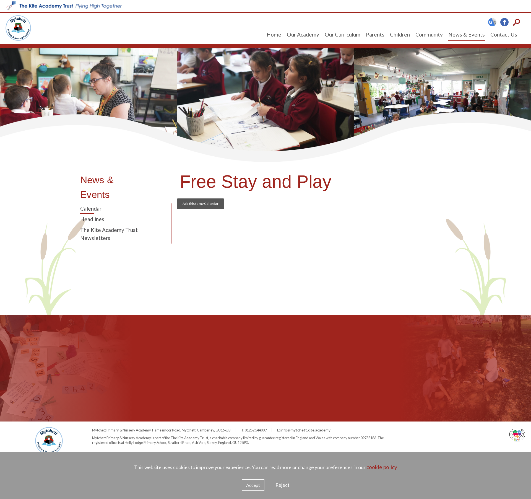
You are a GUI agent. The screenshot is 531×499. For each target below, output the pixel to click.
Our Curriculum (342, 34)
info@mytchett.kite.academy (305, 430)
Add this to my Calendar (200, 203)
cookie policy (381, 467)
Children (400, 34)
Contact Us (503, 34)
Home (274, 34)
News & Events (466, 34)
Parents (375, 34)
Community (429, 34)
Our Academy (303, 34)
